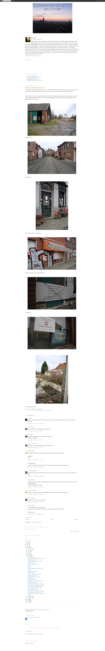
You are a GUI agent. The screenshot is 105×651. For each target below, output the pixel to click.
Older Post (76, 519)
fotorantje (30, 505)
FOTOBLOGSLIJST (29, 611)
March (29, 555)
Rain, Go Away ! (31, 572)
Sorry (29, 565)
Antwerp (32, 410)
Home (52, 519)
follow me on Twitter (74, 531)
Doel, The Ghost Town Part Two (34, 588)
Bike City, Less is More (32, 575)
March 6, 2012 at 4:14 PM (35, 440)
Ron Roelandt (31, 470)
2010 (28, 600)
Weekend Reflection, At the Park (35, 592)
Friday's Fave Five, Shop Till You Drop (36, 558)
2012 (28, 547)
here (47, 89)
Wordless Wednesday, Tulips (34, 576)
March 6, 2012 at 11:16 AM (35, 423)
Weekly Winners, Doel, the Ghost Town (36, 590)
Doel (42, 410)
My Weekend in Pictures (33, 564)
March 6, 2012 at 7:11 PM (35, 447)
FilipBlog (30, 451)
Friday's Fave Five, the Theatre (34, 574)
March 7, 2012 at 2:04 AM (35, 494)
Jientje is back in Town (32, 76)
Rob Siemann (31, 443)
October (29, 550)
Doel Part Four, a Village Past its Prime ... (36, 585)
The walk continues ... (32, 78)
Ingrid (29, 434)
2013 (28, 546)
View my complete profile (33, 55)
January (30, 597)
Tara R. (29, 426)
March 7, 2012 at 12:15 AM (35, 486)
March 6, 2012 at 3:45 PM (35, 430)
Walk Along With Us (32, 560)
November (30, 548)
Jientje (34, 37)
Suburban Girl (31, 490)
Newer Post (27, 519)
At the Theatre (31, 578)
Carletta (29, 479)
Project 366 (48, 410)
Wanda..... (30, 497)
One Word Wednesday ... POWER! (35, 561)
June (29, 551)
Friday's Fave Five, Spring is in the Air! (36, 583)
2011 (28, 599)
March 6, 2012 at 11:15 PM (35, 476)
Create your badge (37, 617)
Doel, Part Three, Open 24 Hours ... (35, 586)
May (29, 553)
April (29, 554)
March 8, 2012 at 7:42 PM (35, 501)
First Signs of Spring (32, 582)
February (30, 596)
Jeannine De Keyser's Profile (29, 617)
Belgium (37, 410)
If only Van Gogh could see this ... (35, 77)
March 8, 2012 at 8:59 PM (35, 514)
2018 (28, 543)
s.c (28, 417)
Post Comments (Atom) (36, 522)
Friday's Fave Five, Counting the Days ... (36, 593)
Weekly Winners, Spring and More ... (35, 581)
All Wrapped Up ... (31, 562)
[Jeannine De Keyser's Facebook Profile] (26, 619)
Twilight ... (30, 595)
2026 (28, 541)
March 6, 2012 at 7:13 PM (35, 459)
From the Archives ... (32, 557)
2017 (28, 544)
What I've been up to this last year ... (35, 80)
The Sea (29, 567)
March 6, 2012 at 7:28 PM (35, 467)
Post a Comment (28, 517)
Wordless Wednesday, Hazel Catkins (36, 568)
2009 (28, 602)
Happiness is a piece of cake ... (34, 79)
